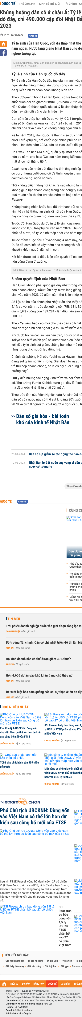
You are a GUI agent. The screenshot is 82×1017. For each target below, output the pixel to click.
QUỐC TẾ (52, 984)
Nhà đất (10, 648)
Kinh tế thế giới (49, 3)
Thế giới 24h (27, 3)
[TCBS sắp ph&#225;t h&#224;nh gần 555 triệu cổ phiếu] (21, 756)
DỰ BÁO (26, 984)
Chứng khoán (7, 743)
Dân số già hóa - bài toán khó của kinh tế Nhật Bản (42, 419)
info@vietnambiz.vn (23, 1010)
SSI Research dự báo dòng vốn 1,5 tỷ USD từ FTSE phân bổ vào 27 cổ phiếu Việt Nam (65, 926)
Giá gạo (64, 966)
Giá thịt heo (51, 966)
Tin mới (13, 619)
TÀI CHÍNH (65, 984)
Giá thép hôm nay (15, 966)
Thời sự (10, 664)
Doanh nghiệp (13, 631)
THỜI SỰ (14, 984)
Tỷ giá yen (66, 961)
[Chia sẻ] (3, 52)
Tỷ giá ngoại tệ (35, 961)
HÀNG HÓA (39, 984)
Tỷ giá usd (52, 961)
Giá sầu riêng (34, 966)
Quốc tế (8, 3)
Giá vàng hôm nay (15, 961)
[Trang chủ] (3, 44)
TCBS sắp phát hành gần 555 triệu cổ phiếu (19, 764)
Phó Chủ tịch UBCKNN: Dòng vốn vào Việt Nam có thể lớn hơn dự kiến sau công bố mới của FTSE (20, 732)
